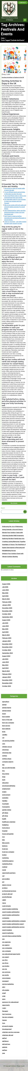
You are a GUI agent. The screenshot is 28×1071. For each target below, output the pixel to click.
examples (5, 798)
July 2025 (5, 623)
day (3, 765)
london (4, 855)
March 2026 (6, 599)
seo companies (7, 948)
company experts (7, 762)
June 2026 (5, 590)
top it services (6, 1014)
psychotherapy (7, 897)
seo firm (5, 960)
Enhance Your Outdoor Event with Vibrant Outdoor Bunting (12, 555)
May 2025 (5, 629)
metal (4, 870)
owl (3, 876)
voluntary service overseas (10, 1032)
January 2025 (6, 641)
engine (4, 792)
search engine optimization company (14, 921)
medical (4, 867)
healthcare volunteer (8, 822)
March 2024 (6, 671)
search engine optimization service (13, 927)
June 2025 (5, 626)
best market (6, 716)
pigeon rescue (6, 885)
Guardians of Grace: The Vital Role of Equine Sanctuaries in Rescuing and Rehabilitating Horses (14, 547)
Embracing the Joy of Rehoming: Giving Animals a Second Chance (12, 528)
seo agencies (6, 942)
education (5, 783)
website (4, 1047)
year (3, 1053)
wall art (4, 1038)
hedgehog (5, 825)
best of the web (7, 719)
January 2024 (6, 677)
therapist (5, 1011)
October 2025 (6, 614)
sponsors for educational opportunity (10, 1003)
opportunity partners (8, 873)
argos (4, 713)
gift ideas (5, 813)
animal (4, 704)
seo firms (5, 963)
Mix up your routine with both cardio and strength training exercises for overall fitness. (15, 206)
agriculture (5, 701)
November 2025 (7, 611)
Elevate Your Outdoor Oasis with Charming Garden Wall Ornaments (13, 534)
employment (6, 789)
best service (6, 725)
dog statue (5, 774)
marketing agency (8, 861)
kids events (5, 843)
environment (6, 795)
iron (3, 837)
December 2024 (7, 644)
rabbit (4, 900)
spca (3, 999)
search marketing (7, 933)
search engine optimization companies (10, 916)
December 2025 (7, 608)
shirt (3, 987)
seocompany (6, 978)
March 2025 (6, 635)
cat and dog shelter (8, 741)
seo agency (5, 945)
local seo (5, 849)
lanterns (4, 846)
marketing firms (7, 864)
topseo (4, 1020)
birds (3, 731)
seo (3, 939)
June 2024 (5, 662)
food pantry (6, 807)
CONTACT (22, 2)
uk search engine (7, 1026)
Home (2, 38)
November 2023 (7, 683)
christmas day (6, 753)
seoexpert (5, 981)
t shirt (4, 1008)
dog (3, 771)
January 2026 (6, 605)
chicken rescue (7, 747)
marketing (5, 858)
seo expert (5, 957)
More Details (14, 503)
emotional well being (8, 786)
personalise (6, 879)
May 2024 (5, 665)
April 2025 (5, 632)
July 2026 (5, 587)
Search (3, 508)
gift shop (5, 816)
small (4, 993)
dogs (3, 777)
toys (3, 1023)
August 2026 (6, 584)
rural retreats (6, 906)
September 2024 (7, 653)
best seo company (8, 722)
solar (3, 996)
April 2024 (5, 668)
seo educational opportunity (11, 954)
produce (4, 888)
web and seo (6, 1044)
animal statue (6, 710)
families (4, 801)
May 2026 (5, 593)
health (4, 819)
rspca (4, 903)
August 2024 (6, 656)
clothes (4, 756)
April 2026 (5, 596)
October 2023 (6, 686)
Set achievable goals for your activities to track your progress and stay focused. (15, 201)
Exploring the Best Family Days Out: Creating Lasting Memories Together (14, 540)
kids (3, 840)
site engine (5, 990)
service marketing (8, 984)
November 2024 (7, 647)
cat (3, 737)
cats (3, 744)
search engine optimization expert (13, 924)
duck (3, 780)
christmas (5, 750)
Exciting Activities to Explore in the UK (13, 77)
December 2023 (7, 680)
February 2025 (6, 638)
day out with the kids (8, 768)
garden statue (6, 810)
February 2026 (6, 602)
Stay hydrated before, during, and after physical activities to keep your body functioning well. (15, 212)
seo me (4, 969)
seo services (6, 972)
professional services (9, 891)
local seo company (8, 852)
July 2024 (5, 659)
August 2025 (6, 620)
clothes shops (6, 759)
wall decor (5, 1041)
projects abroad (7, 894)
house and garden (8, 834)
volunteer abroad (7, 1035)
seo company (6, 951)
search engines (7, 930)
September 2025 (7, 617)
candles (4, 734)
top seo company (7, 1017)
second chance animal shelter (11, 936)
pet (3, 882)
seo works (5, 975)
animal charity (6, 707)
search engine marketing (10, 909)
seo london (5, 966)
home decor (6, 828)
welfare (4, 1050)
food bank (5, 804)
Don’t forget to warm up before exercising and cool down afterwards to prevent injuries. (15, 218)
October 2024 (6, 650)
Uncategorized (6, 1029)
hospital (4, 831)
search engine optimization (10, 912)
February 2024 (6, 674)
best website (6, 728)
